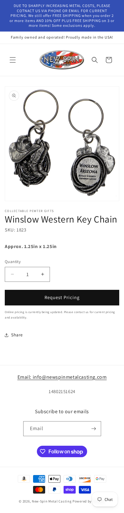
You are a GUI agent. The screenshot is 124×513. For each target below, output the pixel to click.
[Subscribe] (94, 428)
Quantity (13, 261)
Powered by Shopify (88, 501)
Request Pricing (62, 297)
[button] (13, 60)
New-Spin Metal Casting (52, 501)
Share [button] (17, 335)
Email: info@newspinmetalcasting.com (62, 377)
